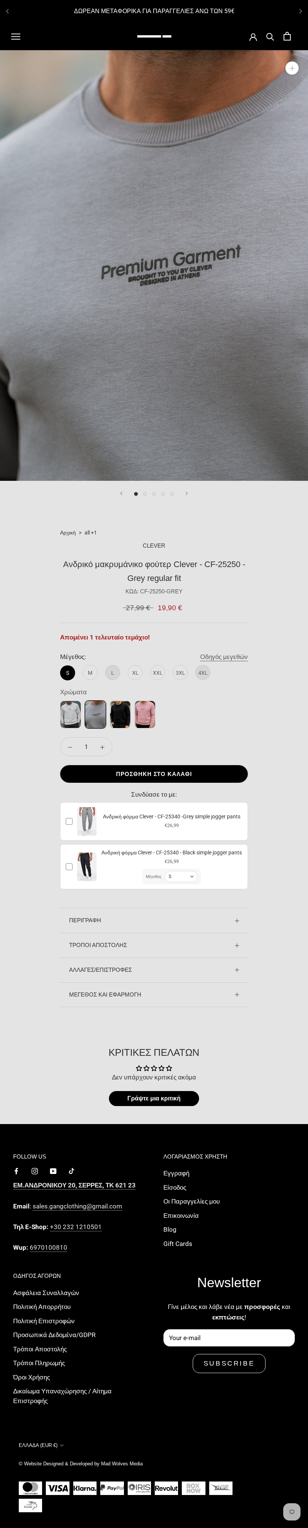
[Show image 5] (172, 494)
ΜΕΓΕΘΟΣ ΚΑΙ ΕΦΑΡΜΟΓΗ (105, 994)
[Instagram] (35, 1170)
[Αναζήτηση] (270, 36)
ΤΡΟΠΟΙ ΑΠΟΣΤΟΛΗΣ (98, 945)
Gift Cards (177, 1243)
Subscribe (229, 1363)
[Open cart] (287, 36)
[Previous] (121, 493)
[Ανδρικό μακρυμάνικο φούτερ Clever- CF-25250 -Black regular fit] (120, 714)
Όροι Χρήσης (31, 1377)
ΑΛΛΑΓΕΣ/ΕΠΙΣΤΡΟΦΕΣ (100, 970)
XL (135, 673)
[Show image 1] (136, 494)
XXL (158, 673)
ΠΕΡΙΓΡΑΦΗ (85, 920)
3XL (180, 673)
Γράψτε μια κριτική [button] (154, 1098)
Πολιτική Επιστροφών (44, 1321)
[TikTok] (71, 1170)
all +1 (91, 533)
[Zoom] (292, 67)
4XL (203, 673)
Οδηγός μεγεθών (224, 656)
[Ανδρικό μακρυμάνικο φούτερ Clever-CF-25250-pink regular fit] (145, 714)
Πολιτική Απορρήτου (42, 1306)
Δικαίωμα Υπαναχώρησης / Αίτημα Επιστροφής (62, 1396)
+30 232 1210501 (76, 1227)
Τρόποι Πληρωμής (39, 1363)
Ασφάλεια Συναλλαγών (46, 1293)
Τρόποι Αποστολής (40, 1349)
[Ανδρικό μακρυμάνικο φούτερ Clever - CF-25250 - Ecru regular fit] (70, 714)
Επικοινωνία (181, 1215)
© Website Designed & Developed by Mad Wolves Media (81, 1463)
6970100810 (48, 1247)
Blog (170, 1229)
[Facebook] (16, 1170)
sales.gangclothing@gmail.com (77, 1206)
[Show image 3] (154, 494)
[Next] (187, 493)
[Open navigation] (15, 36)
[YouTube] (53, 1170)
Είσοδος (174, 1187)
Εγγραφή (176, 1173)
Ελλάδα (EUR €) (38, 1445)
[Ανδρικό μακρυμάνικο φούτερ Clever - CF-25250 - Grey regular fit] (95, 714)
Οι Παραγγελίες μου (191, 1201)
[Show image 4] (163, 494)
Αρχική (68, 533)
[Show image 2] (145, 494)
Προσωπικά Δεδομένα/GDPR (54, 1335)
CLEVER (154, 545)
